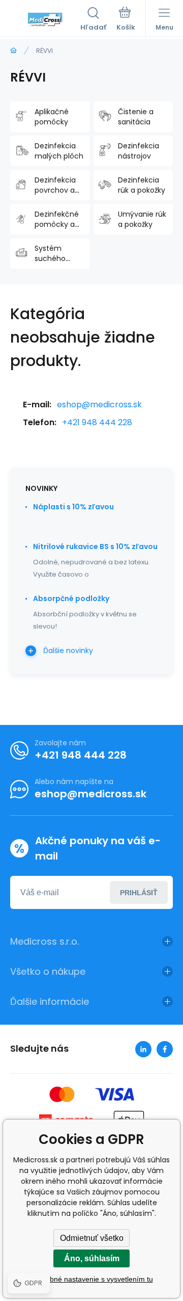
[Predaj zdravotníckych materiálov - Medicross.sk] (13, 50)
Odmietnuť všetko (92, 1238)
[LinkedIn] (143, 1049)
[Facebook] (165, 1049)
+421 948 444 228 (97, 422)
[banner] (45, 20)
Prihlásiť (139, 893)
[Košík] (125, 20)
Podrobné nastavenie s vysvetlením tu (91, 1279)
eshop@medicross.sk (99, 404)
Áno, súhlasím (91, 1258)
